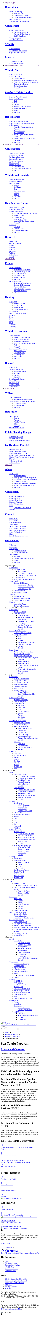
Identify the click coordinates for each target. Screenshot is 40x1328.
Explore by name (19, 353)
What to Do (18, 356)
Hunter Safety (18, 307)
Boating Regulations (20, 86)
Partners (12, 510)
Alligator (17, 185)
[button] (10, 3)
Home (7, 1033)
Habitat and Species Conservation (25, 483)
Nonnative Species (15, 181)
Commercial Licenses (16, 30)
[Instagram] (2, 1251)
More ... (9, 57)
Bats (15, 103)
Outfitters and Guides (16, 428)
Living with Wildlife (16, 99)
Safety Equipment (20, 371)
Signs (11, 534)
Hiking (16, 424)
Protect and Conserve (13, 1049)
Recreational (12, 7)
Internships (13, 547)
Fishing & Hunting (15, 12)
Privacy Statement (11, 1286)
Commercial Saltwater (21, 32)
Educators (17, 227)
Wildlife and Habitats (17, 175)
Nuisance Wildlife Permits (18, 51)
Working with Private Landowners (25, 213)
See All (16, 88)
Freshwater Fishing (15, 268)
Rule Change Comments (17, 528)
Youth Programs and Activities (24, 558)
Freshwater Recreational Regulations (26, 82)
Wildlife (9, 44)
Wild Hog (12, 326)
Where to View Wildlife (22, 337)
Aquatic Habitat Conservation (24, 221)
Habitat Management (16, 211)
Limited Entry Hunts (21, 309)
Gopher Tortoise (19, 191)
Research (10, 237)
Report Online (5, 1243)
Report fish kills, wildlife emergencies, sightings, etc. (23, 655)
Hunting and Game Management (25, 478)
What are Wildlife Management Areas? (22, 401)
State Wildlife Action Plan (22, 168)
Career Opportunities (21, 552)
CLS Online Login (20, 36)
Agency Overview (15, 500)
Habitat (11, 245)
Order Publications (15, 532)
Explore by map (19, 355)
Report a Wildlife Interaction (18, 121)
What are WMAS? (20, 351)
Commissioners (14, 498)
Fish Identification (20, 273)
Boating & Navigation (16, 63)
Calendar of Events (15, 461)
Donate (16, 560)
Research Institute (20, 476)
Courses (16, 375)
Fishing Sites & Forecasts (17, 451)
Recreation (11, 411)
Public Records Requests (17, 530)
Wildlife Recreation (16, 331)
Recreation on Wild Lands (18, 349)
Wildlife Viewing (15, 335)
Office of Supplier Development (16, 1281)
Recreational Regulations (22, 270)
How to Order (18, 13)
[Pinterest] (17, 1251)
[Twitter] (6, 1251)
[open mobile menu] (6, 1027)
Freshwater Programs (16, 157)
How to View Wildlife (21, 339)
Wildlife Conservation (16, 179)
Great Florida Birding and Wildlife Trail (26, 840)
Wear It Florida (14, 385)
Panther (16, 195)
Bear (15, 101)
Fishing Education (20, 275)
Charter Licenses (15, 38)
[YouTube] (8, 1251)
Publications (13, 255)
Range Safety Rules (16, 437)
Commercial (12, 25)
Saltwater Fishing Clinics (22, 289)
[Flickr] (12, 1251)
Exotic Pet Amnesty (16, 209)
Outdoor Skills (18, 229)
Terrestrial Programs (16, 161)
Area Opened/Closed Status (23, 399)
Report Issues (12, 116)
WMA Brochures (19, 303)
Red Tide (12, 249)
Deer (11, 317)
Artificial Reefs (14, 463)
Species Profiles (14, 183)
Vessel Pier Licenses (16, 40)
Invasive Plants (19, 215)
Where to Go (13, 416)
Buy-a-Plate (18, 562)
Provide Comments (20, 291)
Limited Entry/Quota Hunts (23, 17)
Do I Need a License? (21, 15)
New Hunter (13, 311)
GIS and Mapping (15, 243)
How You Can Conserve (18, 203)
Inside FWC (13, 474)
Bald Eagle (17, 187)
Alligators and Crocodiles (22, 106)
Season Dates (18, 305)
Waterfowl (12, 325)
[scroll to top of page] (1, 1245)
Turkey (11, 321)
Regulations (13, 302)
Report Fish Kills (19, 131)
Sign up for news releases (22, 508)
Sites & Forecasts (19, 277)
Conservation (12, 148)
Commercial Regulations (22, 271)
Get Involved (12, 540)
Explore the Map (19, 405)
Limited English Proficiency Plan (16, 1279)
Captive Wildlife (19, 78)
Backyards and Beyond (21, 341)
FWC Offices (13, 520)
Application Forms (15, 62)
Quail (11, 323)
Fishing (9, 263)
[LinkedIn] (16, 1251)
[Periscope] (14, 1251)
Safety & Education (16, 369)
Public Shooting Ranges (17, 313)
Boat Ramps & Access (17, 379)
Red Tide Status (19, 133)
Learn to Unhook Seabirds (18, 97)
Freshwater (13, 241)
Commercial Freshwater (22, 34)
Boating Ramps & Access (18, 453)
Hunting (9, 297)
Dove (11, 319)
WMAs (9, 393)
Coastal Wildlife (19, 167)
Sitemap (8, 1288)
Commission (12, 491)
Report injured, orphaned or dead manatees (27, 670)
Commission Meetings (16, 496)
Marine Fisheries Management (24, 485)
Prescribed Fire (19, 217)
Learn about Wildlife (21, 230)
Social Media (13, 519)
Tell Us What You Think (17, 526)
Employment (13, 549)
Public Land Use (15, 19)
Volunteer (12, 545)
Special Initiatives (15, 165)
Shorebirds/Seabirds (20, 108)
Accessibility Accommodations (19, 21)
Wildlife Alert (12, 70)
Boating (9, 363)
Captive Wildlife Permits (17, 52)
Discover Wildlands (16, 449)
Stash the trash (14, 163)
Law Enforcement (20, 481)
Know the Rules (14, 76)
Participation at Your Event (18, 536)
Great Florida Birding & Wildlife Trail (22, 455)
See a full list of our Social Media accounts (15, 1253)
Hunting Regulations (21, 84)
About (11, 257)
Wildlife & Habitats (11, 1034)
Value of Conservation (16, 153)
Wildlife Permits (14, 49)
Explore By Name (20, 403)
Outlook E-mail (10, 1271)
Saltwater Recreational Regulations (25, 80)
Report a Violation (15, 74)
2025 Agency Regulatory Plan (11, 1309)
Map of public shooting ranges (19, 440)
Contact (9, 514)
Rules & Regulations (16, 504)
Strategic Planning (15, 502)
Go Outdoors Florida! (17, 445)
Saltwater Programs (16, 159)
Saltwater (12, 251)
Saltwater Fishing (15, 281)
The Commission (11, 1263)
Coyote (16, 104)
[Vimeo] (10, 1251)
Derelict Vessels (14, 381)
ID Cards (17, 373)
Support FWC (14, 554)
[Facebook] (4, 1251)
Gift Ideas (17, 556)
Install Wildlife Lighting (17, 207)
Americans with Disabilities (14, 1283)
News (11, 506)
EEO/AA (8, 1285)
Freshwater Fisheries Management (25, 479)
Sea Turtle (17, 197)
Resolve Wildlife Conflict (19, 92)
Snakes (16, 110)
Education (12, 225)
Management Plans (20, 219)
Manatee (16, 193)
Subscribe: (33, 1253)
